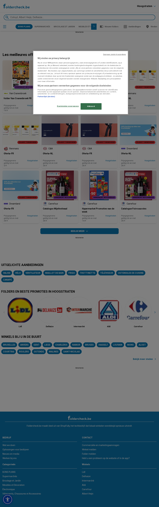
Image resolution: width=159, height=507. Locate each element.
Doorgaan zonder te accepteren (114, 54)
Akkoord (91, 106)
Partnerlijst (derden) (46, 97)
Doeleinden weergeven (68, 106)
